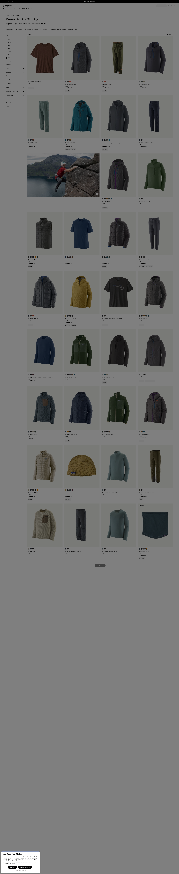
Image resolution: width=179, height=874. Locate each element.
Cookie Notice (28, 862)
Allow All (12, 867)
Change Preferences (20, 870)
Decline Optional (25, 867)
